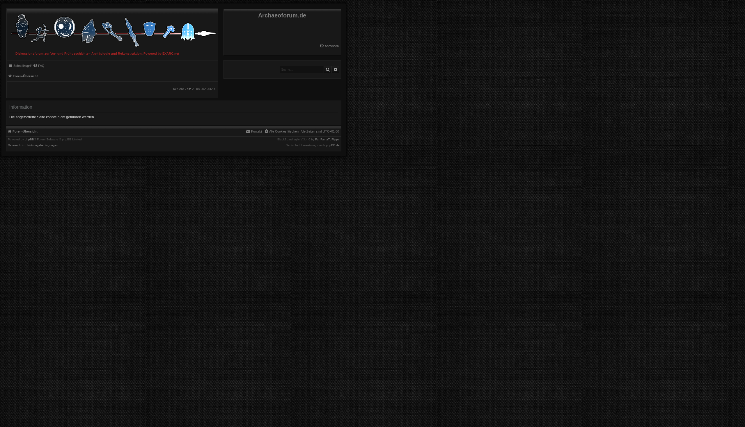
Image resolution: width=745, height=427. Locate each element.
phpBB (29, 139)
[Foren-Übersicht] (112, 29)
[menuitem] (329, 45)
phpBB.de (333, 145)
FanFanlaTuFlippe (327, 139)
